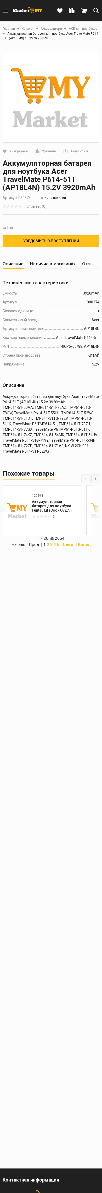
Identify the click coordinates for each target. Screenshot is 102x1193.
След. (69, 544)
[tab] (13, 264)
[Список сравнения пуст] (72, 11)
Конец (84, 544)
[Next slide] (95, 479)
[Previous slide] (86, 479)
